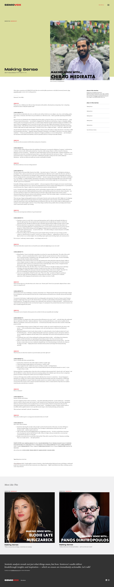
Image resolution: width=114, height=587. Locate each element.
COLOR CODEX (51, 450)
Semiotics (7, 21)
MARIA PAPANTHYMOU (44, 446)
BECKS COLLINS (57, 443)
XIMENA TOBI (61, 446)
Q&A (6, 72)
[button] (108, 5)
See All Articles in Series (91, 129)
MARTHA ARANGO (29, 443)
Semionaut (14, 21)
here (96, 96)
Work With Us (101, 4)
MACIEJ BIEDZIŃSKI (43, 443)
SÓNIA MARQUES (51, 444)
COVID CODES (25, 450)
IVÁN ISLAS (28, 444)
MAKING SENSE (42, 450)
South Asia (24, 459)
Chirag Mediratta (12, 72)
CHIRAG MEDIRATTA (66, 444)
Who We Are (23, 580)
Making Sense (89, 106)
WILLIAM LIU (39, 444)
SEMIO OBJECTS (34, 450)
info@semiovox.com (15, 570)
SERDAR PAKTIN (25, 446)
